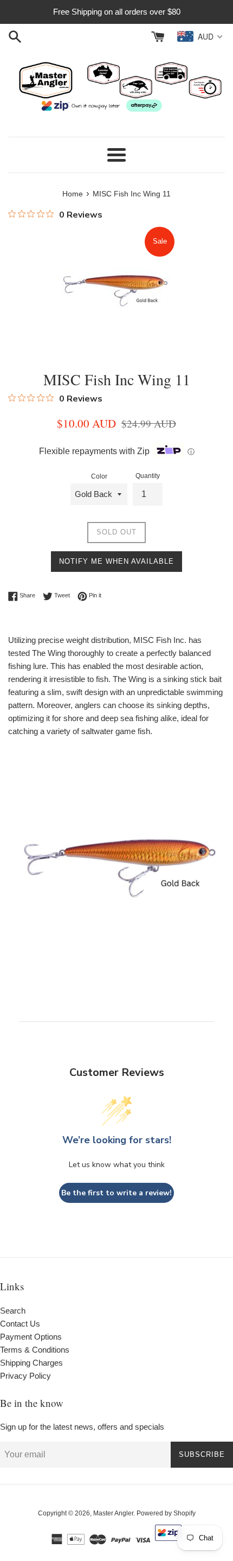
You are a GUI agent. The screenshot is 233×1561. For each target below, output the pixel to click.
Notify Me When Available (116, 561)
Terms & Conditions (34, 1349)
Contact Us (20, 1323)
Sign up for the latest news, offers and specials (82, 1426)
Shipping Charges (31, 1362)
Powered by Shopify (166, 1513)
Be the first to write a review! (116, 1193)
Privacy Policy (25, 1375)
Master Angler (113, 1513)
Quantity (147, 476)
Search (12, 1310)
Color (99, 476)
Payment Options (31, 1336)
